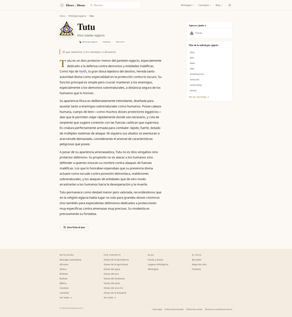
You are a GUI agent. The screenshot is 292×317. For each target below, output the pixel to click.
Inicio (62, 15)
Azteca (63, 269)
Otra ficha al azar (76, 227)
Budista (63, 278)
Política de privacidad (173, 309)
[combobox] (116, 5)
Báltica (63, 283)
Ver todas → (66, 297)
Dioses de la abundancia (116, 259)
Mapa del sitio (199, 264)
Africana (64, 264)
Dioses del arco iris (113, 287)
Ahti (192, 57)
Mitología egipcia (77, 15)
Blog (218, 5)
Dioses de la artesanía (115, 292)
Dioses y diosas (155, 259)
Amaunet (194, 79)
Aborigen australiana (70, 259)
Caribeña (64, 292)
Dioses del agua (112, 269)
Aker (192, 68)
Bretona (64, 273)
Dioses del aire (111, 273)
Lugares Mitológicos (158, 264)
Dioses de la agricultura (116, 264)
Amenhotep (196, 85)
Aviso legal (157, 309)
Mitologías (186, 5)
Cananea (64, 287)
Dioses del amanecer (114, 278)
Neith (83, 71)
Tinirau (198, 32)
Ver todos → (110, 297)
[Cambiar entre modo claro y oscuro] (229, 5)
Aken (192, 63)
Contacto (196, 269)
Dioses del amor (112, 283)
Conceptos (203, 5)
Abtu (192, 52)
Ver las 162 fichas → (199, 96)
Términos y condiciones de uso (218, 309)
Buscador (197, 259)
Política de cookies (194, 309)
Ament (193, 90)
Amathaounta (197, 74)
